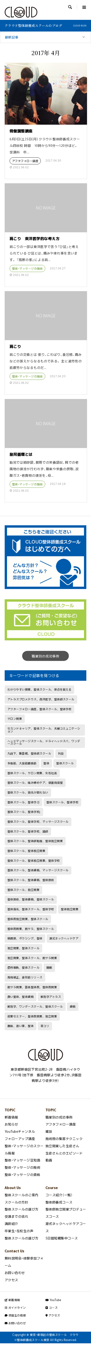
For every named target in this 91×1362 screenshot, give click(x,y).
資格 (73, 1006)
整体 (46, 763)
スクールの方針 (16, 1202)
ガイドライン (16, 1308)
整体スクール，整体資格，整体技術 (30, 880)
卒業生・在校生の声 (19, 1230)
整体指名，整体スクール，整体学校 (30, 909)
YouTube (55, 1300)
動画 (49, 1160)
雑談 (49, 1131)
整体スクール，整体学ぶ (23, 802)
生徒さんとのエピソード (64, 1153)
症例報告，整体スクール (23, 967)
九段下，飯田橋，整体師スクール (29, 753)
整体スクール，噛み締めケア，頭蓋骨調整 (35, 782)
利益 (61, 753)
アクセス (11, 1279)
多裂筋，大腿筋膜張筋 (22, 763)
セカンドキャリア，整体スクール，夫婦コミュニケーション (43, 729)
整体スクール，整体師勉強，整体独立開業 (35, 841)
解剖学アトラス (51, 997)
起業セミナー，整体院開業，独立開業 (32, 1016)
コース (53, 1308)
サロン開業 (14, 718)
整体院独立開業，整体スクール (27, 919)
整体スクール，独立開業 (23, 890)
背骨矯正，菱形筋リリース (24, 977)
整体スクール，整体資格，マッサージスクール (38, 870)
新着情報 (11, 1117)
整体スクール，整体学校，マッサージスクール (38, 821)
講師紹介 (11, 1223)
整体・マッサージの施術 (27, 268)
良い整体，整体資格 (20, 997)
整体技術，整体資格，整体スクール (30, 899)
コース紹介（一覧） (59, 1195)
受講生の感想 (16, 1315)
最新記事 (11, 37)
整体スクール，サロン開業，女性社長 (32, 773)
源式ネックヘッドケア (63, 938)
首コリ (45, 1026)
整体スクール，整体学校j (23, 812)
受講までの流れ (16, 1216)
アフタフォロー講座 (25, 161)
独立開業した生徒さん (62, 1145)
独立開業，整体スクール (23, 948)
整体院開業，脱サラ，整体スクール (30, 929)
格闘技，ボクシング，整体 (24, 938)
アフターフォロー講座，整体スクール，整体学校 (39, 709)
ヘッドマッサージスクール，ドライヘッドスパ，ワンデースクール (43, 742)
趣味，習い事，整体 (20, 1026)
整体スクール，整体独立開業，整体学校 (33, 860)
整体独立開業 (69, 909)
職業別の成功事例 (45, 656)
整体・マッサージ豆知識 (22, 1160)
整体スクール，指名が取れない (27, 792)
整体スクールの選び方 (21, 1209)
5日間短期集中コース (62, 1238)
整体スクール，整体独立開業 (26, 851)
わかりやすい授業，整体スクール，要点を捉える (39, 689)
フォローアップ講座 (20, 1138)
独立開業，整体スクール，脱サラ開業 (32, 958)
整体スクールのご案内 (21, 1195)
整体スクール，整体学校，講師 (27, 831)
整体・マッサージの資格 (22, 1174)
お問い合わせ (15, 1272)
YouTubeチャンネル (20, 1131)
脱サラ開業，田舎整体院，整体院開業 (32, 987)
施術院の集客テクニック (64, 1138)
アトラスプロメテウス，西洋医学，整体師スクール (40, 699)
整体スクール (65, 763)
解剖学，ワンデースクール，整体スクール (35, 1006)
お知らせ (11, 1124)
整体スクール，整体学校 (62, 802)
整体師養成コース (59, 1202)
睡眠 (49, 967)
